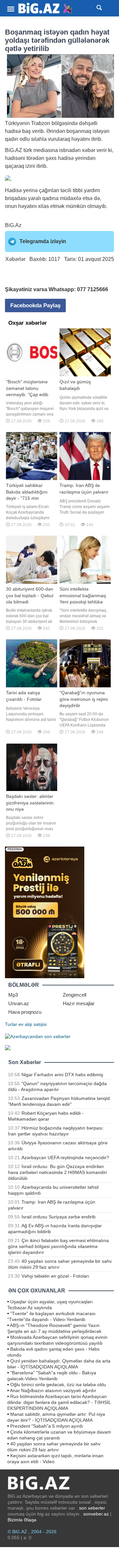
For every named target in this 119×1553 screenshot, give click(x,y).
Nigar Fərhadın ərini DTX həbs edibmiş (62, 1074)
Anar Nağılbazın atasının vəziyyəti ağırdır (53, 1390)
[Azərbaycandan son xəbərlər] (37, 1036)
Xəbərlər (15, 259)
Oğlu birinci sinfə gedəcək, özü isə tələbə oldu (58, 1384)
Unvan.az (18, 1003)
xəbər (88, 150)
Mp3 (13, 995)
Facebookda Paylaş (35, 305)
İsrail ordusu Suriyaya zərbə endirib (58, 1216)
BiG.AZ (13, 150)
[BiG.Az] (45, 8)
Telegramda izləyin (43, 241)
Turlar (11, 1024)
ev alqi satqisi (33, 1024)
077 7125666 (92, 289)
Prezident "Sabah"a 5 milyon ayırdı (46, 1426)
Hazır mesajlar (79, 1003)
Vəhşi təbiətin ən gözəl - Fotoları (55, 1276)
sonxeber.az (96, 1513)
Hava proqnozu (24, 1012)
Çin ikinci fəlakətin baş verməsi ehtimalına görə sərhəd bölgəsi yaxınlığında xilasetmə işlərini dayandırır (58, 1246)
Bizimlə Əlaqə (22, 1519)
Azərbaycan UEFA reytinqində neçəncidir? (65, 1157)
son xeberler (92, 1508)
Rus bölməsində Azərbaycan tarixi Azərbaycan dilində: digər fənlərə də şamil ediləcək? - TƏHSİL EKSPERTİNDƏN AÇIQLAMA (59, 1402)
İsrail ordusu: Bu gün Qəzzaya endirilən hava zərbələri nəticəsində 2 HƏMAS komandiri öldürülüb (57, 1172)
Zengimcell (74, 995)
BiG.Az (13, 225)
